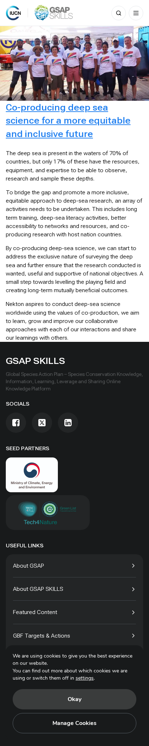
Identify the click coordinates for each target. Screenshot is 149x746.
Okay (74, 699)
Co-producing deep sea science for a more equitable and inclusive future (68, 120)
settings (85, 678)
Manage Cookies (74, 723)
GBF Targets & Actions (41, 635)
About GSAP (28, 565)
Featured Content (35, 612)
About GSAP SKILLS (38, 588)
